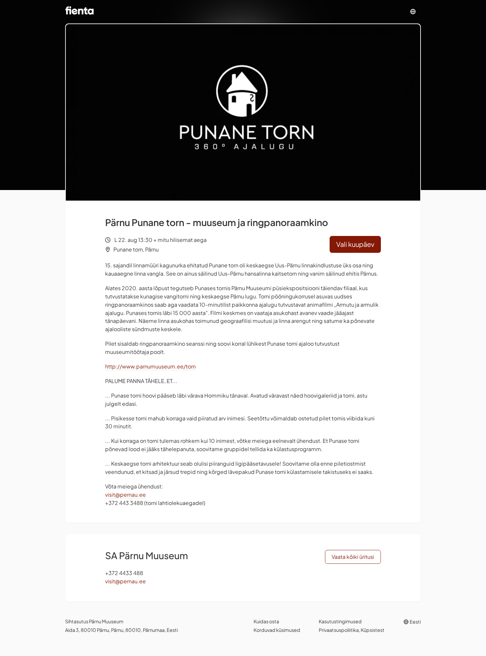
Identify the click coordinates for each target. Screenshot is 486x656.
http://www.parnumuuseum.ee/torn (150, 366)
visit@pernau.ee (125, 494)
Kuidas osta (266, 621)
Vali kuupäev (355, 244)
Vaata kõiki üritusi (353, 556)
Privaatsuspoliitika (339, 630)
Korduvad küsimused (277, 630)
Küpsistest (373, 630)
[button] (413, 11)
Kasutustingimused (340, 621)
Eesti (415, 622)
